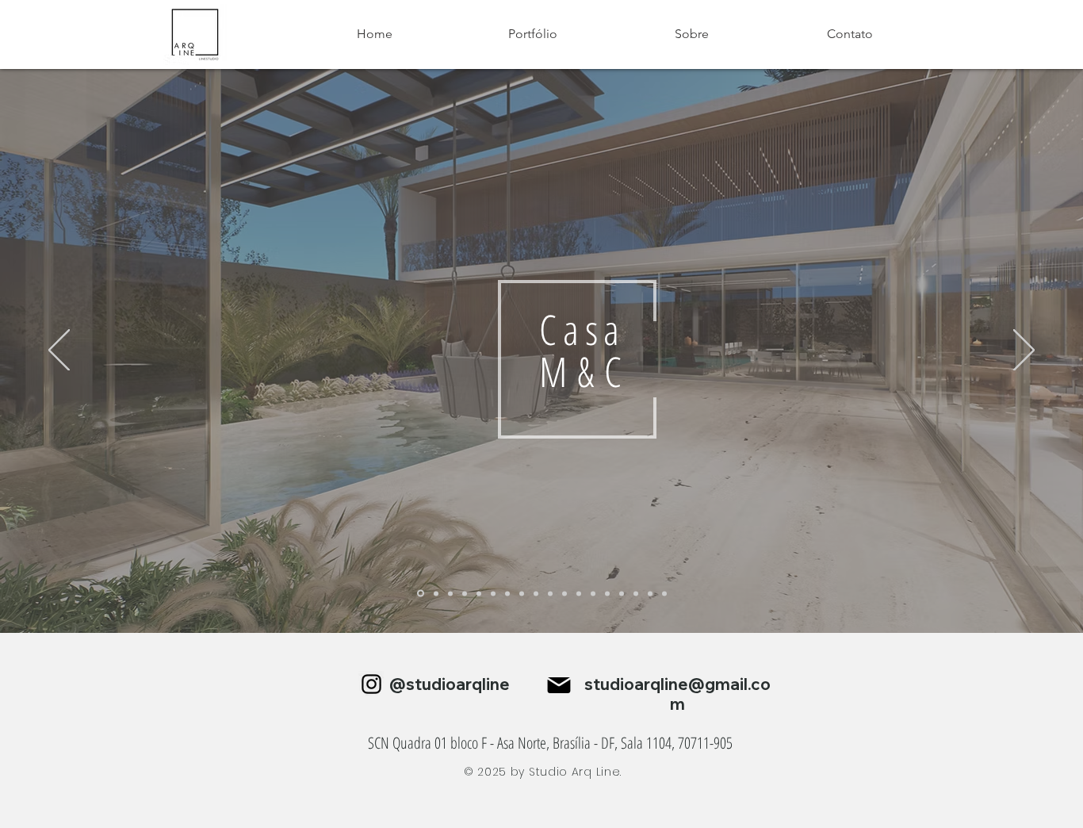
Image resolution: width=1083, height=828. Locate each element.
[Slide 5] (478, 593)
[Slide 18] (664, 593)
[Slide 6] (493, 593)
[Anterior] (59, 351)
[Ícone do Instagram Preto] (371, 684)
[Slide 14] (607, 593)
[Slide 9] (536, 593)
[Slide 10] (550, 593)
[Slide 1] (450, 593)
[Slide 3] (464, 593)
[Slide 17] (650, 593)
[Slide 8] (521, 593)
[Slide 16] (635, 593)
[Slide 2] (420, 593)
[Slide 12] (564, 593)
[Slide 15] (621, 593)
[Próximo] (1024, 351)
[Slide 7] (507, 593)
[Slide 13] (593, 593)
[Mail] (559, 685)
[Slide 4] (436, 593)
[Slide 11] (578, 593)
